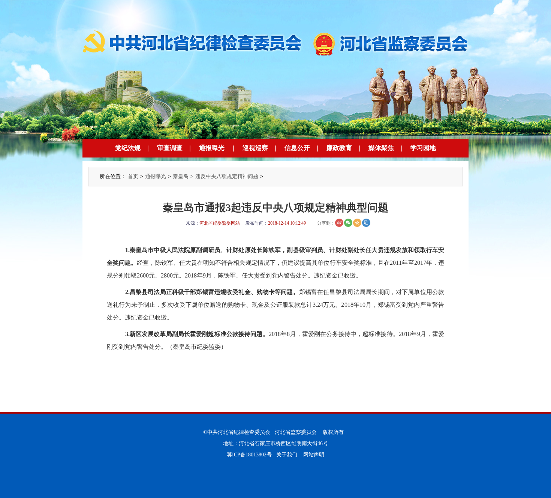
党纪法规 (128, 148)
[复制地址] (366, 223)
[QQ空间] (357, 223)
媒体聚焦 (381, 148)
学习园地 (423, 148)
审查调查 (170, 148)
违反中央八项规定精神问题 (226, 176)
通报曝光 (212, 148)
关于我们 (286, 455)
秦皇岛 (181, 176)
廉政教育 (339, 148)
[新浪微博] (339, 223)
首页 (133, 176)
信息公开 (297, 148)
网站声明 (313, 455)
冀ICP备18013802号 (249, 455)
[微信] (348, 223)
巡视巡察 (255, 148)
